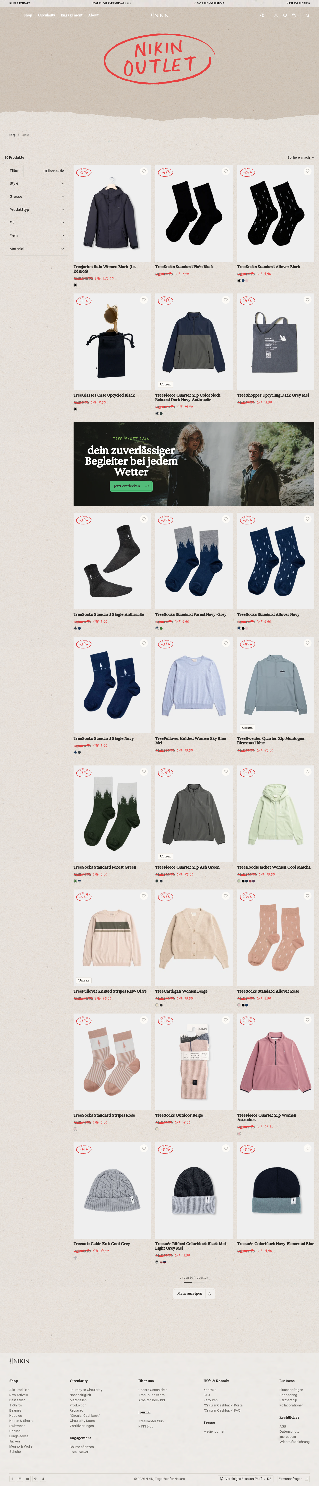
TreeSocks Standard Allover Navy (268, 614)
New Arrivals (18, 1395)
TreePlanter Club (151, 1421)
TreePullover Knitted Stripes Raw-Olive (110, 991)
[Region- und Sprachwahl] (262, 15)
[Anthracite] (75, 628)
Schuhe (15, 1451)
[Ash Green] (161, 413)
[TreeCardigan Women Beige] (193, 937)
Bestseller (17, 1400)
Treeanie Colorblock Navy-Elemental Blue (275, 1243)
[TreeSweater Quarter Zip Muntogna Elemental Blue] (275, 685)
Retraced (77, 1410)
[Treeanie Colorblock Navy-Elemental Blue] (275, 1190)
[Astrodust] (239, 1133)
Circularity (46, 15)
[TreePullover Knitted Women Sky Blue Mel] (193, 685)
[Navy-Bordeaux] (164, 1262)
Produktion (78, 1405)
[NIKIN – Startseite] (19, 1361)
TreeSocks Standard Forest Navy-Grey (191, 614)
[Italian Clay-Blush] (161, 1262)
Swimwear (17, 1426)
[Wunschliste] (285, 15)
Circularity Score (82, 1421)
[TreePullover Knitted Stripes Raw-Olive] (112, 937)
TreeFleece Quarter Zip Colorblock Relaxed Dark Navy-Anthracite (187, 397)
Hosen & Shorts (21, 1421)
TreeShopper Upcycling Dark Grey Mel (273, 395)
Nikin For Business (298, 3)
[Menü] (11, 15)
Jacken (14, 1441)
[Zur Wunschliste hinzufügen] (144, 171)
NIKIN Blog (145, 1426)
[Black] (75, 285)
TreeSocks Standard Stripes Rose (104, 1115)
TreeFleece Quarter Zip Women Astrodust (266, 1117)
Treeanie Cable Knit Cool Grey (102, 1243)
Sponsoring (288, 1395)
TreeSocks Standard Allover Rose (268, 991)
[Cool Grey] (75, 1257)
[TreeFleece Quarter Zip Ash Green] (193, 813)
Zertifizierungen (82, 1426)
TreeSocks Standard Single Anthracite (109, 614)
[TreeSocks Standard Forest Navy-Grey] (193, 561)
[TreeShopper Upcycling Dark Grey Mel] (275, 341)
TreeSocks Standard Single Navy (104, 738)
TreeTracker (79, 1452)
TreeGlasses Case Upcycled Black (104, 395)
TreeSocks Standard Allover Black (268, 266)
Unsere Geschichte (152, 1390)
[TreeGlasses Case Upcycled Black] (112, 341)
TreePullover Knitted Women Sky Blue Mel (190, 740)
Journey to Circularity (86, 1390)
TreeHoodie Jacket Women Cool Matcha (274, 867)
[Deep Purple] (253, 881)
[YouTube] (28, 1479)
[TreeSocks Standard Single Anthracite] (112, 561)
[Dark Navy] (246, 881)
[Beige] (157, 1005)
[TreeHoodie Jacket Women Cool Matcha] (275, 813)
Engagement (71, 15)
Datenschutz (290, 1431)
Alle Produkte (19, 1390)
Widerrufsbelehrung (295, 1442)
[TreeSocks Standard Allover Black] (275, 213)
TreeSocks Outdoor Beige (179, 1115)
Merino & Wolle (20, 1446)
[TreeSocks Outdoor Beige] (193, 1062)
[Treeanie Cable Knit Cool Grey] (112, 1190)
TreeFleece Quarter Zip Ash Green (187, 867)
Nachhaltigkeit (80, 1395)
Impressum (288, 1437)
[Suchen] (307, 15)
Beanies (15, 1410)
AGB (283, 1426)
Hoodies (15, 1415)
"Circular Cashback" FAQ (222, 1410)
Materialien (78, 1400)
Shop (28, 15)
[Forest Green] (161, 628)
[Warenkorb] (294, 15)
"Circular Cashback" (85, 1415)
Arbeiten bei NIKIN (151, 1400)
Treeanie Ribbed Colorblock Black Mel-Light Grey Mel (191, 1245)
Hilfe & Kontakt (19, 3)
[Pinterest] (35, 1479)
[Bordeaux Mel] (250, 881)
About (93, 15)
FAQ (207, 1395)
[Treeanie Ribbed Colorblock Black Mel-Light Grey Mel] (193, 1190)
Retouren (211, 1400)
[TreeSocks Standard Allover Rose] (275, 937)
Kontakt (210, 1390)
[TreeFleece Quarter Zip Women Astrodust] (275, 1062)
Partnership (288, 1400)
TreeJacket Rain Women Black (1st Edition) (105, 268)
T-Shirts (15, 1405)
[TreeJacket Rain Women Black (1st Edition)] (112, 213)
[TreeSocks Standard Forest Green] (112, 813)
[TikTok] (43, 1479)
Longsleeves (18, 1436)
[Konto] (276, 15)
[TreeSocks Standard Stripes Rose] (112, 1062)
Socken (15, 1431)
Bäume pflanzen (82, 1447)
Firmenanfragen (291, 1390)
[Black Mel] (161, 1005)
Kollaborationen (292, 1405)
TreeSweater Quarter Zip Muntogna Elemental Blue (270, 740)
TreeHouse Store (151, 1395)
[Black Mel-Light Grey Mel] (157, 1262)
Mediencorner (214, 1431)
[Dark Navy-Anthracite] (157, 413)
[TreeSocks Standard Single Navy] (112, 685)
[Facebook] (12, 1479)
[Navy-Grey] (157, 628)
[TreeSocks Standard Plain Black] (193, 213)
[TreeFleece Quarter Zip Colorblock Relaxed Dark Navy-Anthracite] (193, 341)
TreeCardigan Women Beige (181, 991)
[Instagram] (20, 1479)
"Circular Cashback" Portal (223, 1405)
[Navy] (243, 280)
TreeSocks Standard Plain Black (184, 266)
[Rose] (246, 280)
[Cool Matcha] (239, 881)
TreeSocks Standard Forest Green (105, 867)
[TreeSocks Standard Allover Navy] (275, 561)
